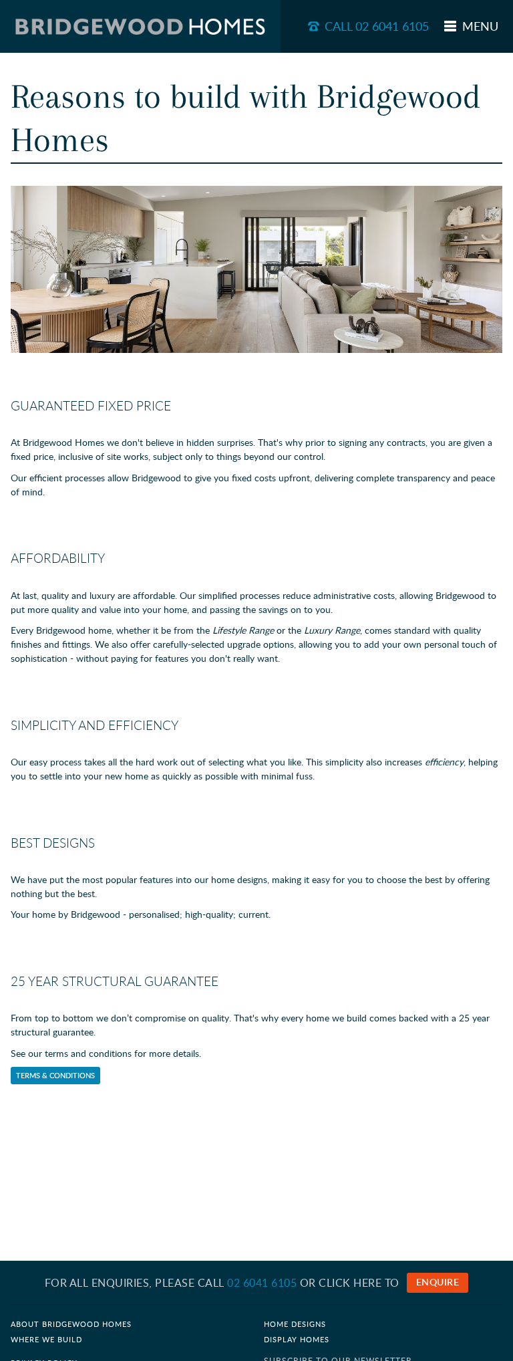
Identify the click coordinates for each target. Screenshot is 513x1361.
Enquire (438, 1281)
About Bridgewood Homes (71, 1324)
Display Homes (296, 1339)
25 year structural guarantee (114, 981)
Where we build (46, 1339)
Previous (30, 269)
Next (482, 269)
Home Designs (295, 1324)
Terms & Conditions (55, 1075)
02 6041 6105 (262, 1282)
